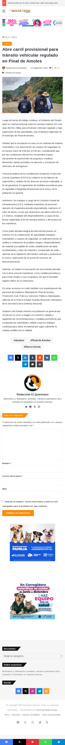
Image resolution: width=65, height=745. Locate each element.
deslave (19, 340)
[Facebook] (11, 358)
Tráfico (14, 37)
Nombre (7, 463)
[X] (18, 358)
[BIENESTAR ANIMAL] (32, 560)
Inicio (6, 37)
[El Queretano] (20, 11)
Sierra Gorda (33, 347)
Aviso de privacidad (51, 715)
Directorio (15, 715)
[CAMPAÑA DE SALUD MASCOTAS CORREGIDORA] (32, 619)
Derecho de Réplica (31, 715)
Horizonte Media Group (46, 710)
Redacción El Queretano (16, 68)
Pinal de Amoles (41, 340)
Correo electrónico (12, 476)
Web (4, 489)
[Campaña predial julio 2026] (32, 22)
